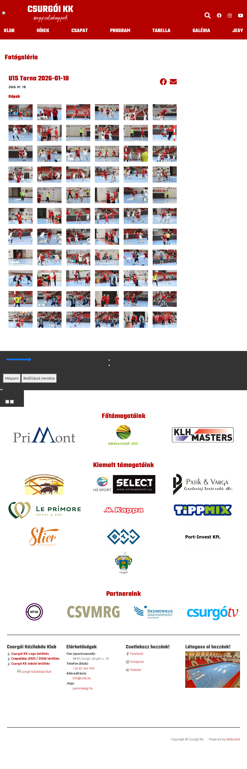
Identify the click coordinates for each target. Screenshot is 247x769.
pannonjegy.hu (82, 688)
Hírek (43, 31)
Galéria (201, 31)
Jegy (237, 31)
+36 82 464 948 (83, 668)
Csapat (79, 31)
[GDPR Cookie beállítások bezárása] (1, 389)
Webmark (233, 739)
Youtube (135, 669)
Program (120, 31)
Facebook (136, 653)
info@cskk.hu (81, 678)
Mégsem (12, 378)
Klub (9, 31)
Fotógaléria (21, 57)
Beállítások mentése (39, 378)
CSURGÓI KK (50, 9)
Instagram (136, 661)
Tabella (161, 31)
